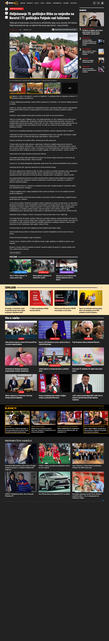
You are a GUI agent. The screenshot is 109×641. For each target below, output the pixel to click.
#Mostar (22, 3)
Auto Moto (73, 3)
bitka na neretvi (15, 252)
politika (15, 29)
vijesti (11, 29)
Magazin (48, 3)
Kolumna (66, 3)
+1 (69, 88)
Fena (20, 29)
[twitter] (6, 13)
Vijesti (36, 3)
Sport (42, 3)
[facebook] (6, 9)
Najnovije (30, 3)
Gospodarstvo (57, 3)
